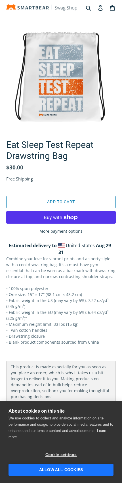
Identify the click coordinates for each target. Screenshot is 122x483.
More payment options (61, 231)
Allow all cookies (61, 470)
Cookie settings (61, 455)
